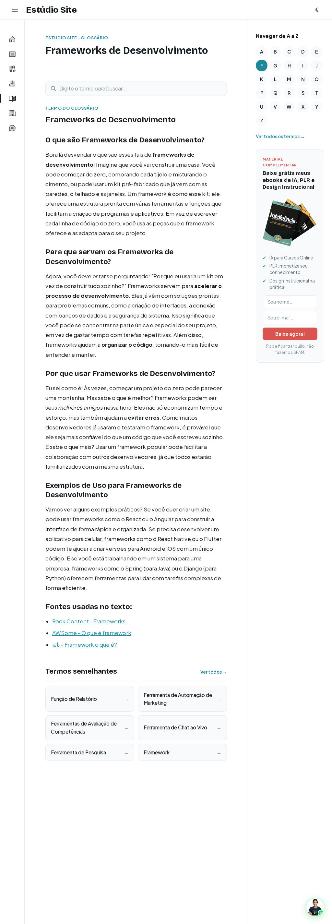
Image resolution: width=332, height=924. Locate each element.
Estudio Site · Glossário (76, 37)
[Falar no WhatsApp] (315, 907)
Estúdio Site (51, 10)
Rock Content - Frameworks (88, 621)
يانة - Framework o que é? (84, 644)
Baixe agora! (290, 334)
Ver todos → (213, 672)
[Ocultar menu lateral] (15, 10)
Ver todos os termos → (280, 136)
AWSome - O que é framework (91, 633)
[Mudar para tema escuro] (317, 10)
